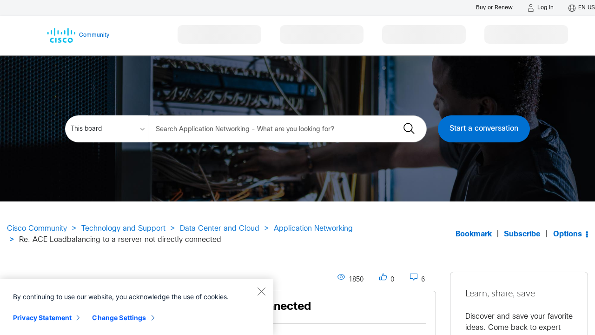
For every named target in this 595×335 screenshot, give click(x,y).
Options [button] (567, 234)
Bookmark (474, 234)
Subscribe (522, 234)
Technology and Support (123, 228)
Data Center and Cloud (219, 228)
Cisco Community (37, 228)
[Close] (261, 291)
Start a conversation (484, 128)
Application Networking (313, 228)
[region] (136, 307)
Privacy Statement (42, 318)
